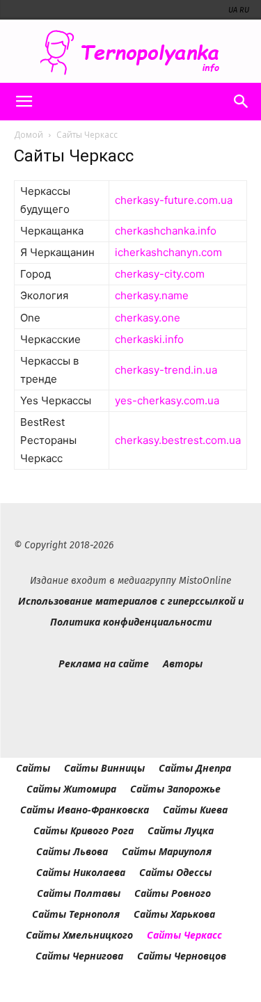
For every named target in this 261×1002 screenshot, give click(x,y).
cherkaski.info (149, 339)
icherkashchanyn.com (168, 252)
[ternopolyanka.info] (130, 52)
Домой (28, 135)
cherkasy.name (152, 295)
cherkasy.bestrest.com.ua (178, 440)
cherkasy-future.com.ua (173, 200)
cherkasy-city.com (160, 273)
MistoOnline (205, 581)
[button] (23, 101)
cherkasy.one (147, 317)
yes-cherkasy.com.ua (167, 400)
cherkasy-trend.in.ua (166, 369)
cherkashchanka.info (165, 230)
